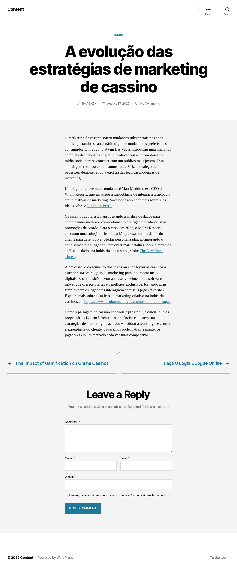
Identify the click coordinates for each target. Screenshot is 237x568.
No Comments (150, 103)
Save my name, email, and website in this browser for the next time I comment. (117, 495)
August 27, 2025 (118, 103)
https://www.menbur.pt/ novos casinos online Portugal (127, 301)
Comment (72, 422)
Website (70, 476)
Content (15, 9)
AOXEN (91, 103)
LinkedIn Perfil (99, 205)
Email (125, 458)
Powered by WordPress (55, 557)
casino (118, 35)
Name (70, 458)
